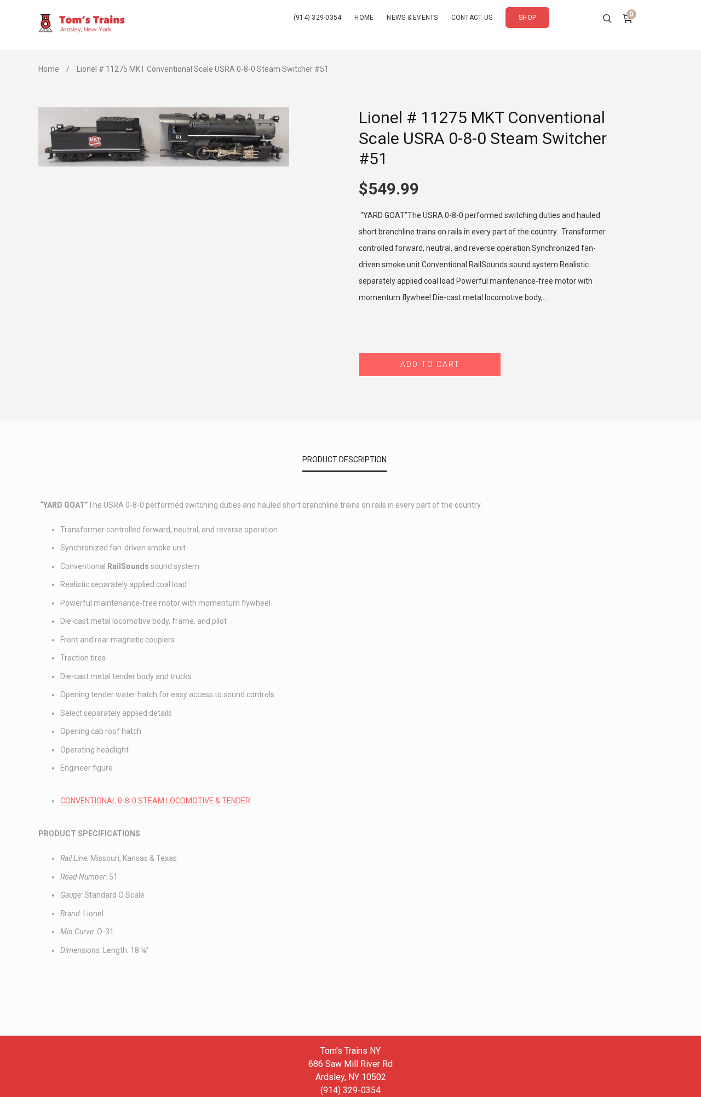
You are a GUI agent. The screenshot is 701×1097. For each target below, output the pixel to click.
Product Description (344, 459)
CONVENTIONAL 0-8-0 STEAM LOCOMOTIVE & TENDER (155, 800)
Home (48, 69)
